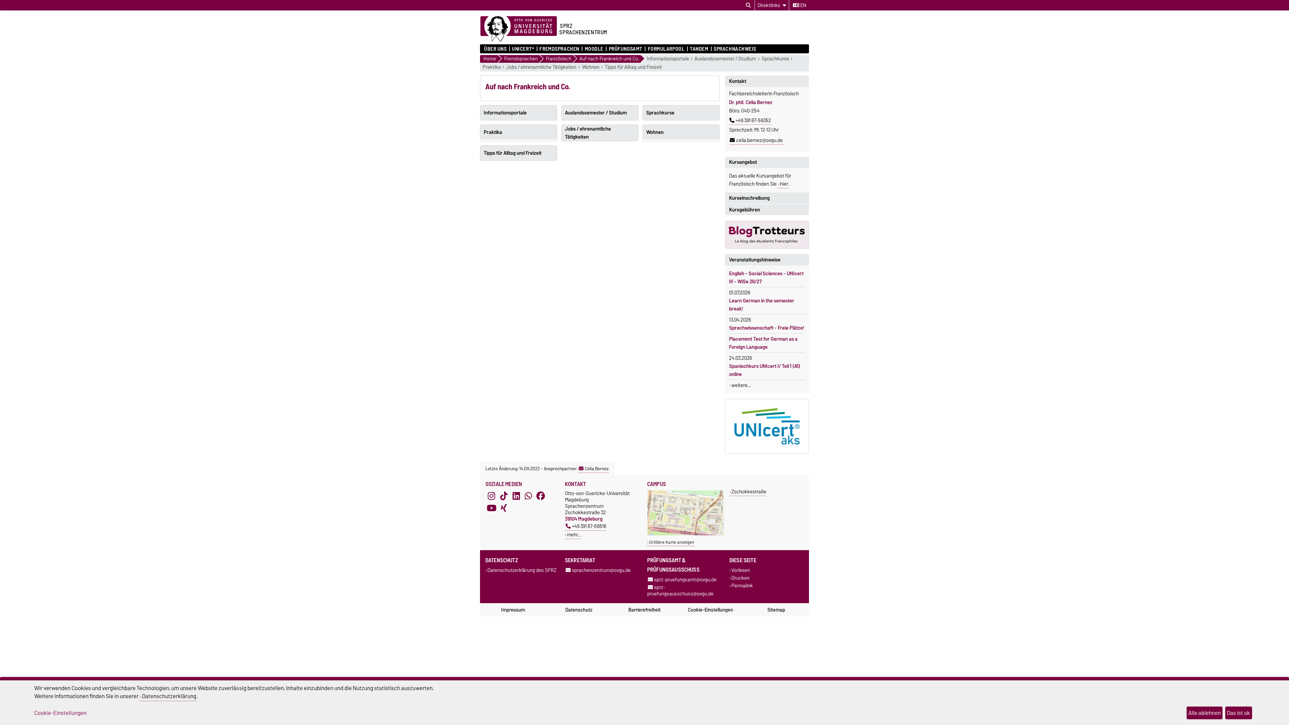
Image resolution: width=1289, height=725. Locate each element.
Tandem (699, 49)
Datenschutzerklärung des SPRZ (522, 570)
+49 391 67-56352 (753, 120)
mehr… (574, 534)
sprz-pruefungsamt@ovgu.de (685, 579)
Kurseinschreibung (749, 198)
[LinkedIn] (516, 496)
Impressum (513, 610)
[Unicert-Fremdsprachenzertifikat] (767, 426)
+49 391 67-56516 (589, 526)
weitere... (741, 385)
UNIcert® (523, 49)
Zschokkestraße (748, 491)
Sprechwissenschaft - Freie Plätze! (766, 328)
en (802, 5)
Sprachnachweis (735, 49)
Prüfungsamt (625, 49)
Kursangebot (743, 162)
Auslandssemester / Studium (725, 59)
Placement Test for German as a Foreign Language (763, 343)
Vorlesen (740, 570)
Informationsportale (668, 59)
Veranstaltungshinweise (754, 260)
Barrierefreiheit (644, 610)
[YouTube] (491, 508)
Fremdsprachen (559, 49)
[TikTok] (504, 496)
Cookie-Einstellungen (710, 610)
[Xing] (504, 508)
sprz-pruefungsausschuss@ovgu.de (680, 590)
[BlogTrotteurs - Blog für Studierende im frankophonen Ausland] (767, 235)
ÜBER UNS (495, 49)
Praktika (492, 67)
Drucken (740, 578)
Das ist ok (1238, 713)
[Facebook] (541, 496)
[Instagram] (491, 496)
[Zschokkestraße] (685, 534)
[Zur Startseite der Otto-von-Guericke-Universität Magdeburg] (518, 29)
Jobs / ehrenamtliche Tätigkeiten (541, 67)
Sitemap (776, 610)
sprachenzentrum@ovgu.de (601, 570)
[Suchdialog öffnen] (748, 5)
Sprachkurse (775, 59)
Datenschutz (578, 610)
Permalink (742, 586)
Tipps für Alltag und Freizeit (633, 67)
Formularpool (666, 49)
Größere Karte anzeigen (671, 542)
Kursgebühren (744, 210)
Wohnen (591, 67)
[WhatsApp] (528, 496)
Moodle (594, 49)
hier (784, 184)
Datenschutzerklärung (169, 696)
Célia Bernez (597, 469)
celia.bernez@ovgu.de (759, 140)
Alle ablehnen (1204, 713)
